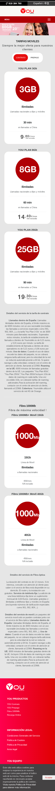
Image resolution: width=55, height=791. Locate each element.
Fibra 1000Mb (13, 711)
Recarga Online (14, 715)
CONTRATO (20, 58)
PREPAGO (35, 58)
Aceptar (48, 777)
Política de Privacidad (17, 745)
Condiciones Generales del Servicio (23, 735)
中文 (46, 3)
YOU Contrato (13, 704)
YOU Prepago (13, 708)
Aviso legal (12, 749)
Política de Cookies (16, 740)
